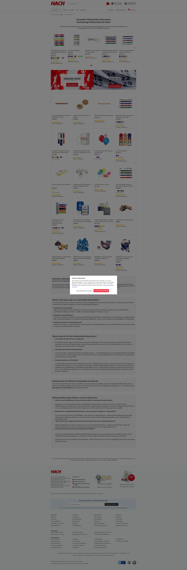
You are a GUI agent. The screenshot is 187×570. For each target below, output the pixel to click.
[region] (93, 285)
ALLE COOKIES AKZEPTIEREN (101, 290)
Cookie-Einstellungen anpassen (84, 290)
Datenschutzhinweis (108, 285)
